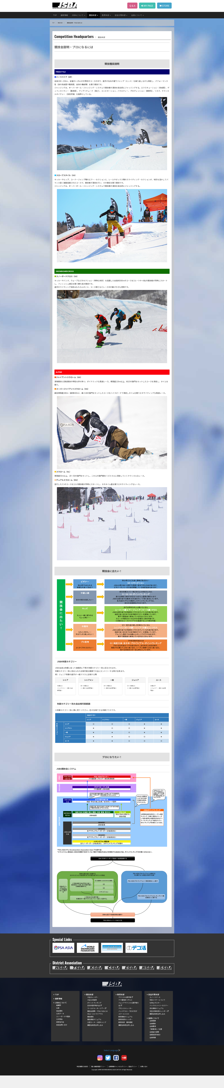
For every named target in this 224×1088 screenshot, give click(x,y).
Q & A (132, 5)
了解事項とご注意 (156, 1029)
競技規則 (90, 1017)
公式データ (60, 1013)
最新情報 (64, 15)
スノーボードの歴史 (63, 1016)
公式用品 (59, 1019)
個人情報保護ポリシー (98, 1066)
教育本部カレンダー (125, 1019)
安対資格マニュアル (157, 1008)
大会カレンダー (92, 997)
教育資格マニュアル (125, 1017)
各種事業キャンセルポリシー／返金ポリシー (123, 1066)
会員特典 (153, 1037)
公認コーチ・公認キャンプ (96, 1022)
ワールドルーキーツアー (96, 1008)
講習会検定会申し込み (95, 1025)
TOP (55, 15)
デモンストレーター (125, 1008)
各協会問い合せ (61, 1025)
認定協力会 (60, 1022)
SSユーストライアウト (95, 1014)
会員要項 (153, 1026)
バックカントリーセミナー (159, 1005)
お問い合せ (143, 1066)
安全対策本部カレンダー (158, 1011)
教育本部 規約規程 (125, 1022)
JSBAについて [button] (78, 15)
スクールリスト (123, 1014)
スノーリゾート (155, 997)
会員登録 (153, 1021)
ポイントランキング (94, 1003)
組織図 (58, 1005)
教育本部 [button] (106, 15)
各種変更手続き (155, 1034)
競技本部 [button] (93, 15)
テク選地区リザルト (125, 1000)
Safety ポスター (155, 1003)
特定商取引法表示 (82, 1066)
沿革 (57, 1008)
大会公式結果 (92, 1000)
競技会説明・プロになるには (97, 1011)
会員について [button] (136, 15)
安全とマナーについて (157, 1000)
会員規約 (153, 1023)
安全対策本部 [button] (120, 15)
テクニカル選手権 (124, 997)
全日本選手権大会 (93, 1005)
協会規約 (59, 1011)
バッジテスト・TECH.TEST (127, 1011)
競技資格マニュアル (94, 1019)
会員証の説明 (154, 1032)
